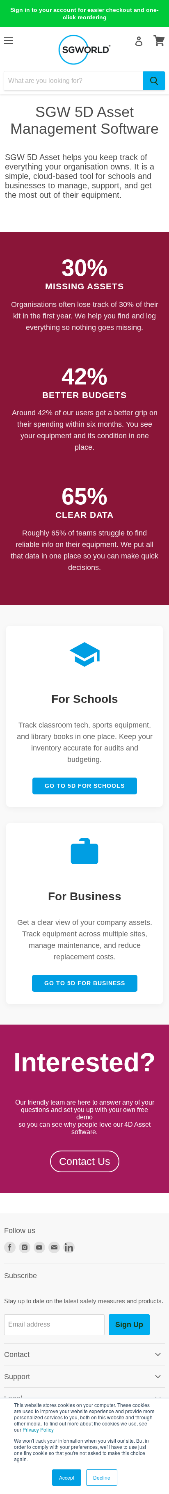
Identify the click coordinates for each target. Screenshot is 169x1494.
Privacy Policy (38, 1429)
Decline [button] (101, 1477)
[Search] (154, 80)
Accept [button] (66, 1477)
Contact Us (84, 1161)
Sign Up (129, 1324)
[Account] (139, 41)
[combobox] (73, 80)
